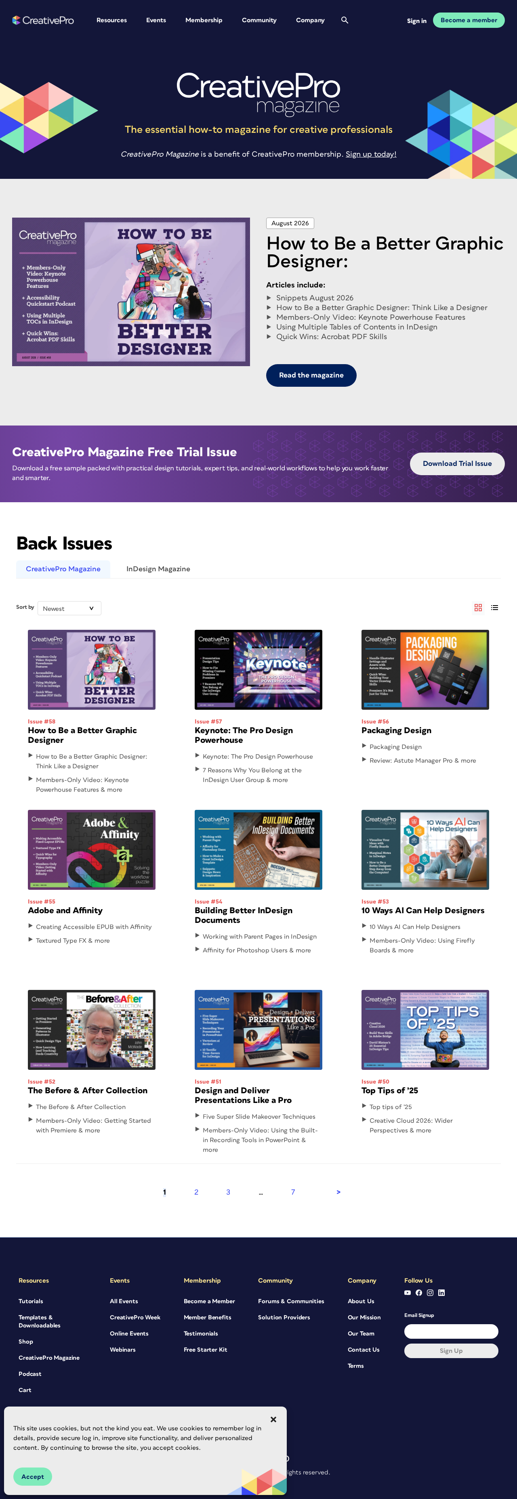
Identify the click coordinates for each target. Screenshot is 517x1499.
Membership (204, 20)
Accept (32, 1477)
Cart (25, 1390)
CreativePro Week (135, 1318)
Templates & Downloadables (40, 1322)
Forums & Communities (291, 1301)
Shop (26, 1342)
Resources (112, 20)
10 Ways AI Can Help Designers (423, 910)
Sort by (25, 607)
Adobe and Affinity (65, 910)
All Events (124, 1301)
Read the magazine (311, 375)
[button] (273, 1419)
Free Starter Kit (205, 1350)
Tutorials (31, 1301)
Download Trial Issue (457, 464)
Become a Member (209, 1301)
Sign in (417, 21)
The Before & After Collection (87, 1090)
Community (259, 20)
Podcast (30, 1374)
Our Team (361, 1334)
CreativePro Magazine (63, 569)
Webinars (123, 1350)
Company (310, 20)
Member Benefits (207, 1318)
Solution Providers (284, 1318)
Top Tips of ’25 (389, 1090)
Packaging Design (396, 730)
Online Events (129, 1334)
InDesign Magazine (158, 569)
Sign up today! (371, 154)
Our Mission (364, 1318)
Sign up (451, 1351)
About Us (361, 1301)
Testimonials (201, 1334)
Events (156, 20)
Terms (356, 1366)
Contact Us (364, 1350)
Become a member (469, 20)
